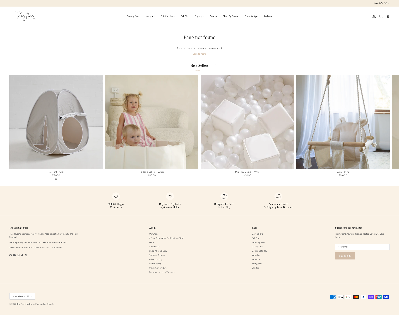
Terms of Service (157, 255)
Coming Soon (133, 16)
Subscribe (345, 256)
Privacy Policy (155, 259)
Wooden (256, 255)
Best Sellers (200, 65)
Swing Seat (257, 263)
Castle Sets (257, 246)
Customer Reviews (158, 268)
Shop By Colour (230, 16)
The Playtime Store (25, 304)
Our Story (153, 234)
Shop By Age (251, 16)
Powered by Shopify (44, 304)
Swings (213, 16)
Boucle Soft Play (259, 251)
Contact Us (154, 246)
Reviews (268, 16)
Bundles (255, 268)
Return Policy (155, 263)
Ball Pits (184, 16)
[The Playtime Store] (25, 16)
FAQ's (151, 242)
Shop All (150, 16)
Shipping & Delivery (158, 251)
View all (199, 70)
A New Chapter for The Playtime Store (166, 238)
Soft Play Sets (168, 16)
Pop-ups (199, 16)
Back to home (199, 53)
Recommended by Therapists (162, 272)
